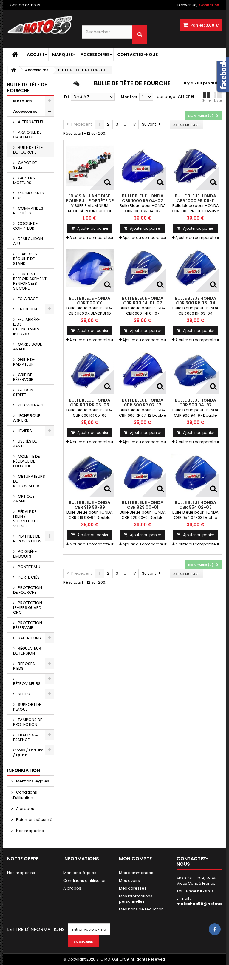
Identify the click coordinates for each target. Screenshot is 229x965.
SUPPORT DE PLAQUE (27, 707)
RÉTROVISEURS (27, 683)
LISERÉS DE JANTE (25, 443)
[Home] (15, 54)
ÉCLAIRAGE (27, 298)
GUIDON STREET (23, 392)
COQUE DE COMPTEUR (25, 226)
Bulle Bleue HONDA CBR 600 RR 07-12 (142, 402)
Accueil (36, 55)
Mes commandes (136, 873)
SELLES (23, 694)
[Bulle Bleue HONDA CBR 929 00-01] (142, 472)
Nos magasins (29, 830)
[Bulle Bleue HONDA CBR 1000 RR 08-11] (195, 166)
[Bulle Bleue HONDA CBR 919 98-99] (90, 472)
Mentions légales (32, 781)
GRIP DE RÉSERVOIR (23, 377)
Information (23, 770)
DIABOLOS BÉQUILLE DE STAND (25, 258)
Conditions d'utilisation (24, 794)
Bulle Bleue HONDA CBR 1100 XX (89, 300)
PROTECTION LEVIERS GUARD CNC (27, 607)
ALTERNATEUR (30, 122)
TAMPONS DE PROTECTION (27, 722)
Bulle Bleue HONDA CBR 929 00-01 (142, 504)
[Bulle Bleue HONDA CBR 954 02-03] (195, 472)
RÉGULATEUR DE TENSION (27, 651)
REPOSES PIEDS (24, 666)
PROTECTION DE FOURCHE (27, 590)
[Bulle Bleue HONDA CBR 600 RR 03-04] (195, 268)
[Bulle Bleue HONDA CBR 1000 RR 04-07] (142, 166)
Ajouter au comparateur (91, 237)
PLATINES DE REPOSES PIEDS (27, 538)
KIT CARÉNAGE (30, 405)
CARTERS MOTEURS (24, 180)
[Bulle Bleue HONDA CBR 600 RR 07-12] (142, 370)
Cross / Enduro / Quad (28, 752)
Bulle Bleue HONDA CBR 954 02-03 (195, 504)
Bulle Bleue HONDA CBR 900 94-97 (195, 402)
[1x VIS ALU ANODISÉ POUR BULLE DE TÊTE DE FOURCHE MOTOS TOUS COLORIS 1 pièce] (90, 166)
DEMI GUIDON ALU (28, 241)
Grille (206, 100)
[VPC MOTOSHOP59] (40, 25)
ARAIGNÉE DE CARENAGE (27, 134)
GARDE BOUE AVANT (27, 346)
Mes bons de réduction (141, 909)
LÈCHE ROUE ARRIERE (26, 418)
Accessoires (95, 55)
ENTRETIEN (27, 309)
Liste (218, 100)
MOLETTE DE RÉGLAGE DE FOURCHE (26, 461)
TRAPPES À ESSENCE (25, 737)
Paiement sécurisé (33, 819)
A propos (24, 808)
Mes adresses (132, 888)
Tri (66, 97)
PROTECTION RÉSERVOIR (27, 625)
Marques (62, 55)
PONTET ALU (28, 567)
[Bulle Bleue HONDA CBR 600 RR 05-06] (90, 370)
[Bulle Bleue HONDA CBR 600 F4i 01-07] (142, 268)
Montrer (129, 97)
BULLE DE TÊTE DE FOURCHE (28, 150)
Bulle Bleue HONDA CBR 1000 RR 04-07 (142, 198)
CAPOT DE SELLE (25, 165)
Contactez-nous (25, 4)
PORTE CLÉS (28, 577)
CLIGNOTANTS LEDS (28, 195)
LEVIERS (24, 431)
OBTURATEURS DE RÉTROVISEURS (29, 481)
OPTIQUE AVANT (24, 499)
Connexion (209, 4)
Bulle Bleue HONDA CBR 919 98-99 (89, 504)
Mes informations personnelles (135, 898)
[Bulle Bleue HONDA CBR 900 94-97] (195, 370)
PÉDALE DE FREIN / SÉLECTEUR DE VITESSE (26, 519)
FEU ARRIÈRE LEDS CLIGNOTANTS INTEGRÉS (26, 327)
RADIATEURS (29, 638)
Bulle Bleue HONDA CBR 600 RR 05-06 (89, 402)
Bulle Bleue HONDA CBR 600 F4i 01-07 (142, 300)
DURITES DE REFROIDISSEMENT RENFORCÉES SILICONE (30, 281)
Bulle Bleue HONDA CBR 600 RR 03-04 (195, 300)
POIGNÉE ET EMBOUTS (26, 554)
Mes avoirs (129, 880)
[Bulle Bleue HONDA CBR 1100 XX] (90, 268)
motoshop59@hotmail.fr (203, 904)
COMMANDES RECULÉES (28, 210)
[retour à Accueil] (13, 70)
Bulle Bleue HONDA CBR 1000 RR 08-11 (195, 198)
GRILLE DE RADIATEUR (24, 362)
